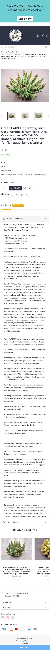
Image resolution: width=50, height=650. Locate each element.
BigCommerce (29, 641)
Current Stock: (8, 183)
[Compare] (42, 36)
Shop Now (25, 18)
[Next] (47, 115)
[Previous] (3, 115)
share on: (5, 194)
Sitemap (25, 644)
